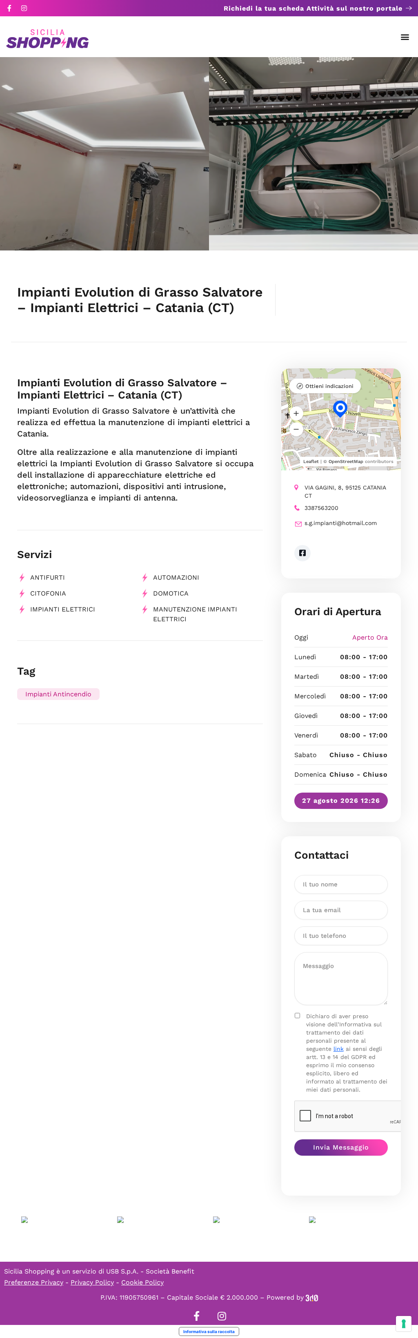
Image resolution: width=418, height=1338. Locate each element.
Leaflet (311, 461)
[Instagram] (24, 8)
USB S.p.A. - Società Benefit (150, 1271)
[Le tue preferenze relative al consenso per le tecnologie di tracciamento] (403, 1323)
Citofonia (48, 593)
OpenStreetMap (346, 461)
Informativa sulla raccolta (209, 1331)
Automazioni (176, 577)
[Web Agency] (312, 1297)
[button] (405, 37)
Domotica (171, 593)
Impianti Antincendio (58, 694)
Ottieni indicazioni (329, 386)
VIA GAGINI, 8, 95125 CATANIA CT (345, 491)
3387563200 (321, 508)
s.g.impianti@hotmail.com (341, 523)
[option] (104, 153)
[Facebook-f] (9, 8)
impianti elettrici (62, 609)
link (339, 1049)
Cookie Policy (142, 1282)
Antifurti (47, 577)
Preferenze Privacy (33, 1282)
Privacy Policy (92, 1282)
